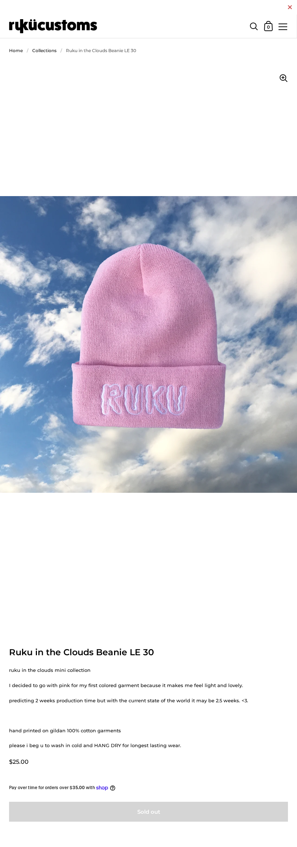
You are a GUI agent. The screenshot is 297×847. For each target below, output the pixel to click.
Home (16, 50)
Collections (44, 50)
